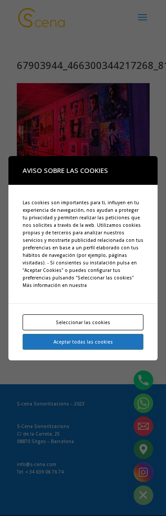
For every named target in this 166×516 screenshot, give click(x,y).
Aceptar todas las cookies (83, 342)
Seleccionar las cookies (83, 322)
